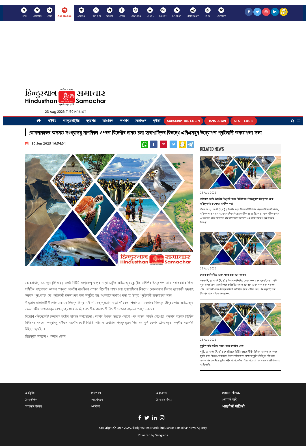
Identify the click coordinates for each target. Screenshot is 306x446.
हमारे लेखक (232, 392)
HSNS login (217, 121)
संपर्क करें (230, 399)
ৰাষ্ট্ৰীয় (52, 121)
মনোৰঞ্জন (140, 121)
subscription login (183, 121)
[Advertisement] (153, 54)
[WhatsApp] (144, 144)
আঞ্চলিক (107, 121)
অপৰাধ (124, 121)
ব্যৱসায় (91, 121)
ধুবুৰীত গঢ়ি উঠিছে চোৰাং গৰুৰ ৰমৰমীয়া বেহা (222, 346)
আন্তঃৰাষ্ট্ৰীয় (71, 121)
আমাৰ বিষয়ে (165, 399)
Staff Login (244, 121)
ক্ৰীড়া (156, 121)
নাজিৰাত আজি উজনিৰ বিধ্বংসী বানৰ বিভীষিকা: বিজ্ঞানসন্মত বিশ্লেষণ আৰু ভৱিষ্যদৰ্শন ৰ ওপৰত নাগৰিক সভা (236, 201)
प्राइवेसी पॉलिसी (234, 406)
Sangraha (161, 435)
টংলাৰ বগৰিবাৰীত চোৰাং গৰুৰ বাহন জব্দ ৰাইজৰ (223, 275)
